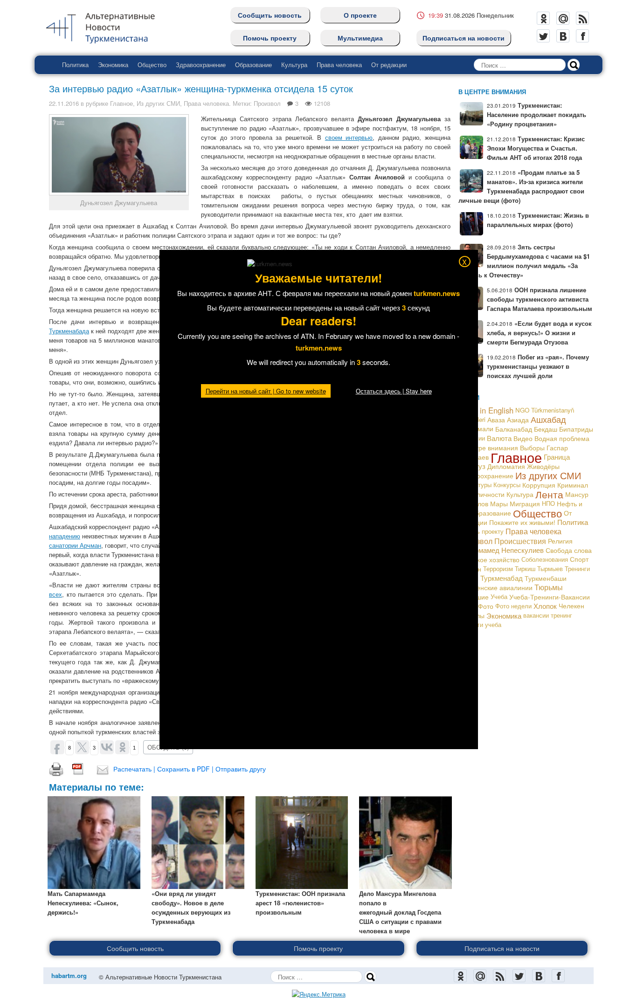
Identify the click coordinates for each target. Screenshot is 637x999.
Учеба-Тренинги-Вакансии (549, 596)
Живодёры (543, 466)
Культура (294, 64)
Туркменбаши (546, 578)
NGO (522, 410)
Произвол (267, 103)
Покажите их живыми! (522, 522)
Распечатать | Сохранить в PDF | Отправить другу (189, 768)
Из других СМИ (158, 103)
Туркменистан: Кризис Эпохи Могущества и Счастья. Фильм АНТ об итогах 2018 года (536, 148)
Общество (152, 64)
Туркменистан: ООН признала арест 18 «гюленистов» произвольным (300, 902)
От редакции (389, 64)
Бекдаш (545, 429)
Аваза (496, 419)
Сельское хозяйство (488, 559)
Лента (549, 494)
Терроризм (498, 568)
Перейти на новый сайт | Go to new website (266, 390)
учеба (493, 624)
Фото (485, 606)
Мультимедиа (360, 37)
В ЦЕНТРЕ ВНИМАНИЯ (492, 91)
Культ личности (481, 494)
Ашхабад (548, 419)
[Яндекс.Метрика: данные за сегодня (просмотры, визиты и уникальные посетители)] (319, 994)
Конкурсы (506, 484)
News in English (485, 410)
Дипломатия (506, 466)
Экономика (113, 64)
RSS (582, 18)
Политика (75, 64)
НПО (548, 503)
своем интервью (349, 137)
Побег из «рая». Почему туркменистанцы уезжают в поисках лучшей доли (538, 366)
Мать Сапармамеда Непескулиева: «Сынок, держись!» (83, 902)
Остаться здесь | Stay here (394, 390)
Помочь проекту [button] (318, 948)
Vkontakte (562, 35)
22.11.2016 (64, 103)
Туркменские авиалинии (495, 587)
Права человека (339, 64)
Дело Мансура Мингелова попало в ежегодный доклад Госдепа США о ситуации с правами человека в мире (400, 912)
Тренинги (577, 568)
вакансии (536, 615)
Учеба (499, 596)
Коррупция (538, 484)
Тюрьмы (548, 587)
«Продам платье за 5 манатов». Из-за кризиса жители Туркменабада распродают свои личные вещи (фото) (521, 186)
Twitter (543, 35)
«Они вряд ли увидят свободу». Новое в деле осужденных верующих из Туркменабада (191, 907)
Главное (121, 103)
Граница (557, 457)
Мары (499, 503)
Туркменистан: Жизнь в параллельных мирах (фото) (538, 220)
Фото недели (513, 605)
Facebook (582, 35)
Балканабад (513, 429)
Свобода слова (569, 550)
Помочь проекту (270, 37)
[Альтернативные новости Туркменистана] (108, 26)
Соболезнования (544, 559)
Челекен (571, 605)
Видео (523, 438)
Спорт (579, 559)
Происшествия (520, 541)
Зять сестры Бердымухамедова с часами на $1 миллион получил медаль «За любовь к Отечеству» (524, 260)
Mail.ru (562, 18)
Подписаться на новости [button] (502, 948)
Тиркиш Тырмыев (539, 568)
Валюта (499, 438)
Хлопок (545, 606)
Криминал (572, 484)
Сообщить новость (270, 15)
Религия (560, 540)
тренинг (561, 615)
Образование (253, 64)
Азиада (518, 419)
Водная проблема (561, 438)
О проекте (360, 15)
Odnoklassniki (543, 18)
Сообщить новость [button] (135, 948)
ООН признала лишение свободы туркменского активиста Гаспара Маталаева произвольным (539, 299)
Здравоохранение (201, 64)
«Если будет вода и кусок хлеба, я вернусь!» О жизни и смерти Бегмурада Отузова (539, 332)
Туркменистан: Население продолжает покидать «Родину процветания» (536, 114)
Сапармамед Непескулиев (501, 550)
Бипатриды (576, 429)
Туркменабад (501, 578)
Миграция (525, 503)
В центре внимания (488, 447)
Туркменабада (69, 330)
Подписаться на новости (463, 37)
